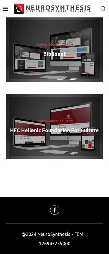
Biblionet (54, 53)
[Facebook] (54, 210)
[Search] (103, 8)
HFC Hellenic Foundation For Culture (54, 130)
